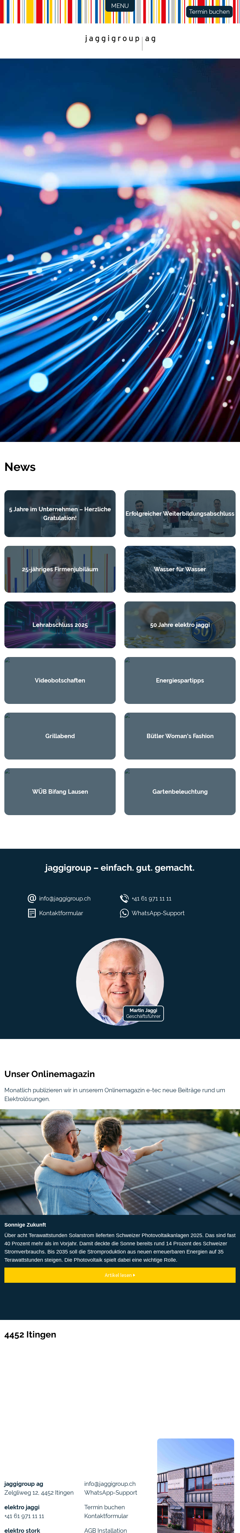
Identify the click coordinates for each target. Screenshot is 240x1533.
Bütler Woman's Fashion (180, 736)
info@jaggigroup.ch (65, 898)
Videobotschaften (60, 680)
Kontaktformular (61, 913)
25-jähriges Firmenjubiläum (60, 569)
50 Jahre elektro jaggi (180, 624)
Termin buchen (209, 11)
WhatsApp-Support (158, 913)
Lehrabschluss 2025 (60, 624)
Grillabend (60, 736)
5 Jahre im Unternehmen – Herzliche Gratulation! (60, 514)
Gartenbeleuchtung (180, 791)
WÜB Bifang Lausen (60, 791)
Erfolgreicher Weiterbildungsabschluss (180, 513)
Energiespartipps (180, 680)
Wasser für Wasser (180, 569)
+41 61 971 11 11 (152, 898)
